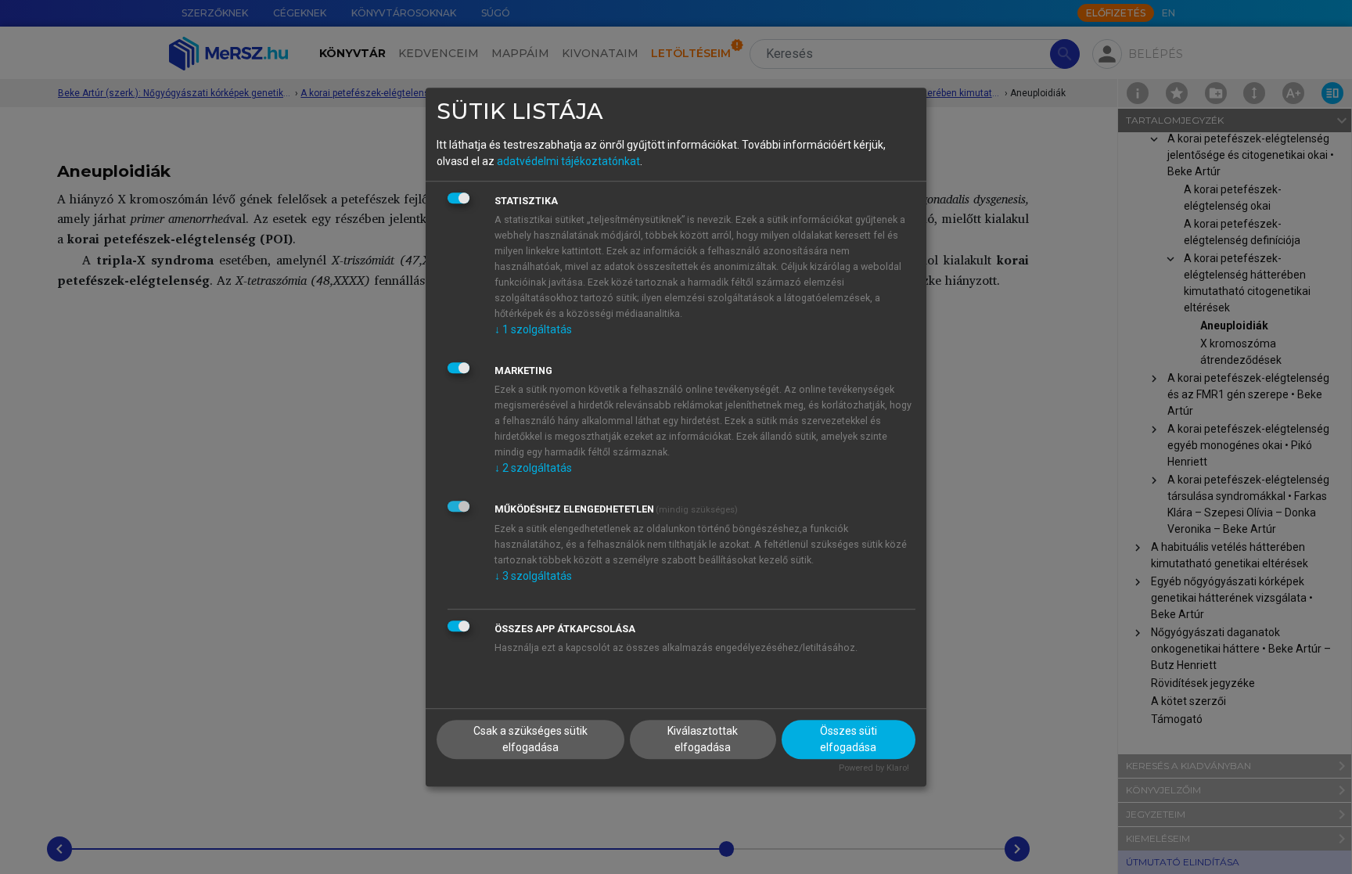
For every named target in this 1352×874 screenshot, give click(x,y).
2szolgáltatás (533, 468)
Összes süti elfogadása (848, 739)
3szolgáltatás (533, 576)
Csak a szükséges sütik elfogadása (530, 739)
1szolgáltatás (533, 329)
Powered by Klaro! (874, 769)
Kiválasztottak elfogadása (702, 739)
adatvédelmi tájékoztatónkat (568, 161)
